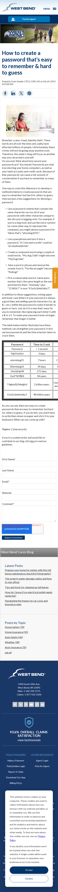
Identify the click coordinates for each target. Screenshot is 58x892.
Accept (29, 870)
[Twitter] (20, 704)
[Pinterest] (26, 704)
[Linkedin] (42, 704)
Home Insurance (16, 632)
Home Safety (14, 627)
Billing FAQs (16, 783)
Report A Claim (15, 771)
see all (8, 652)
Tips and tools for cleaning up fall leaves (27, 587)
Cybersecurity (19, 429)
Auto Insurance (15, 647)
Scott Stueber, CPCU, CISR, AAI (25, 81)
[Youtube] (31, 704)
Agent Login (42, 760)
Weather (12, 642)
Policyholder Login (16, 766)
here (32, 441)
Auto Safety (14, 637)
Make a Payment (16, 760)
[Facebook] (15, 704)
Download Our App (15, 777)
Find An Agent (29, 19)
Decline (29, 878)
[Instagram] (37, 704)
